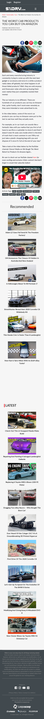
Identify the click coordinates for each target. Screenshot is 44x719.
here (34, 157)
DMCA (33, 692)
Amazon (5, 194)
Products (12, 194)
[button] (22, 43)
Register (17, 2)
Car (18, 194)
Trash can (36, 191)
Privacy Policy (13, 692)
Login (9, 2)
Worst (23, 194)
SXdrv (19, 191)
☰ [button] (36, 9)
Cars (16, 14)
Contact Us (26, 692)
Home (3, 14)
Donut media (27, 191)
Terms (20, 692)
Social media (10, 14)
